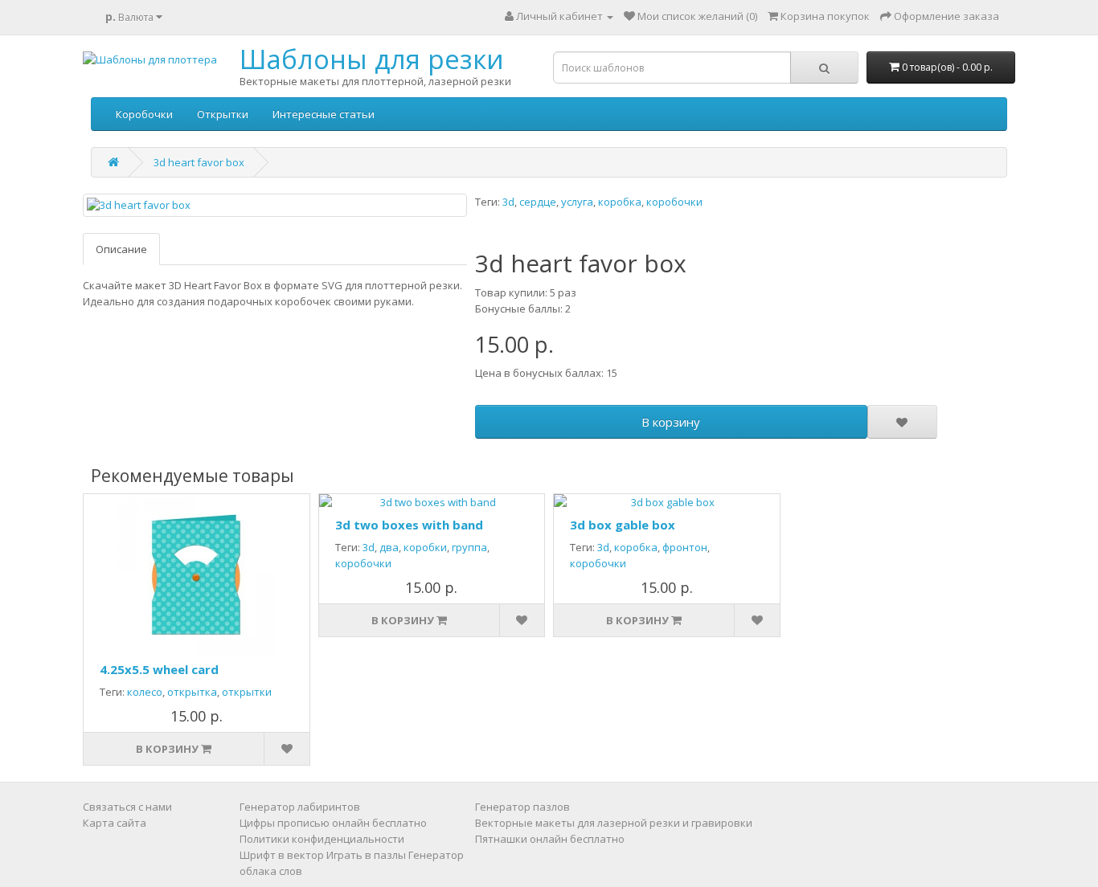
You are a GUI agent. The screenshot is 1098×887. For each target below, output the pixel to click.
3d (508, 201)
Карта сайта (114, 822)
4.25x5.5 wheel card (159, 669)
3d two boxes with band (409, 525)
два (389, 547)
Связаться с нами (127, 806)
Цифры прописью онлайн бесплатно (333, 822)
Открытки (222, 114)
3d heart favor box (199, 162)
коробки (425, 547)
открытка (192, 692)
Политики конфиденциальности (322, 839)
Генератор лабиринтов (300, 806)
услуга (577, 201)
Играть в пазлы (366, 855)
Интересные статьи (323, 114)
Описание (121, 249)
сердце (537, 201)
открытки (247, 692)
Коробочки (144, 114)
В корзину (670, 422)
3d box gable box (622, 525)
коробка (619, 201)
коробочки (674, 201)
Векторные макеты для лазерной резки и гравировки (613, 822)
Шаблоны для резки (372, 59)
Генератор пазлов (522, 806)
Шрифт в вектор (282, 855)
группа (469, 547)
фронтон (684, 547)
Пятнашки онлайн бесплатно (550, 839)
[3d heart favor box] (275, 205)
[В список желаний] (901, 422)
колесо (144, 692)
